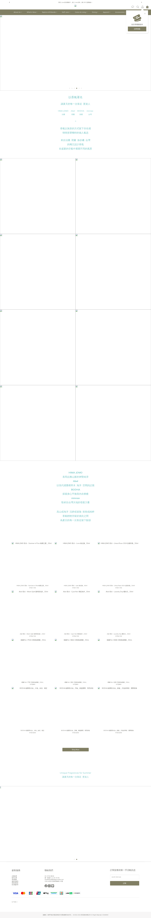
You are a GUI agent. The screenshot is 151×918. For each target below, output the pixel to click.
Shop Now (75, 750)
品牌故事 (14, 876)
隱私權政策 (15, 883)
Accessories (120, 12)
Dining (94, 12)
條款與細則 (15, 881)
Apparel (106, 12)
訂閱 (124, 883)
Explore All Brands (49, 12)
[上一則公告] (9, 2)
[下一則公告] (142, 2)
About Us (17, 12)
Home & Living (80, 12)
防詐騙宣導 (15, 885)
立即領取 (137, 29)
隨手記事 (14, 878)
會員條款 (14, 879)
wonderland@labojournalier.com (54, 879)
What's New (31, 12)
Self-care (65, 12)
